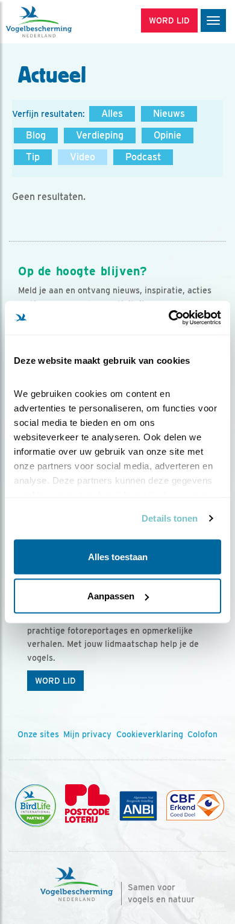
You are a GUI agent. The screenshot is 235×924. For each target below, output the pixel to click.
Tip (33, 157)
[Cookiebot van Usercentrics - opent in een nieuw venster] (169, 318)
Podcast (143, 157)
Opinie (167, 135)
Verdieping (100, 135)
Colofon (202, 734)
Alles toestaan (118, 556)
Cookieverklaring (149, 734)
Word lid (55, 680)
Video (82, 157)
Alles (112, 113)
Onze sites (38, 734)
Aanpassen (110, 596)
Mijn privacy (87, 734)
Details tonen (170, 518)
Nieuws (169, 113)
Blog (36, 135)
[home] (60, 21)
